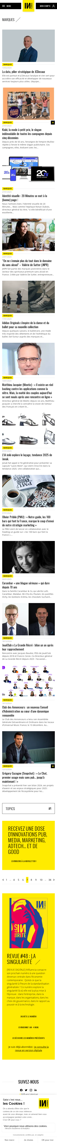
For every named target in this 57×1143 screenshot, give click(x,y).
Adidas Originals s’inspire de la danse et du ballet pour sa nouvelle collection (25, 325)
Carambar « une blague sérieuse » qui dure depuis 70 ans (26, 585)
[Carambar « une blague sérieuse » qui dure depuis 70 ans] (28, 557)
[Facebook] (21, 1090)
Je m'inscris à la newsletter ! (23, 861)
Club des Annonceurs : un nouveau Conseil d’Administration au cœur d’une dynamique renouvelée (25, 711)
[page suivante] (54, 880)
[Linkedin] (35, 1090)
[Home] (28, 6)
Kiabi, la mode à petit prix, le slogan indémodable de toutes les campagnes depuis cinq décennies (27, 134)
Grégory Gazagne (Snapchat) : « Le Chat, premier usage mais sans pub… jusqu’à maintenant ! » (24, 777)
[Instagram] (31, 1090)
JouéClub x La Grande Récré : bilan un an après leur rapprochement (27, 647)
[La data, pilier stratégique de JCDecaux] (28, 46)
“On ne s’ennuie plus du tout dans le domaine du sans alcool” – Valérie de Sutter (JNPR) (27, 263)
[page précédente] (3, 880)
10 (41, 879)
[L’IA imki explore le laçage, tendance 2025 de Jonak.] (28, 429)
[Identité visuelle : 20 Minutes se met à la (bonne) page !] (28, 170)
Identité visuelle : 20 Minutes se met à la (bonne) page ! (24, 198)
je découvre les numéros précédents (28, 1037)
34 (50, 879)
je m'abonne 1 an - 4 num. (28, 1027)
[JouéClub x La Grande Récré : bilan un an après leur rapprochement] (28, 619)
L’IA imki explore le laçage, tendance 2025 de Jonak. (27, 457)
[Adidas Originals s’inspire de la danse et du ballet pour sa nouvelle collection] (28, 297)
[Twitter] (26, 1090)
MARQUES (7, 64)
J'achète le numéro (28, 1016)
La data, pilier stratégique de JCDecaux (23, 72)
